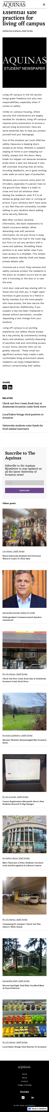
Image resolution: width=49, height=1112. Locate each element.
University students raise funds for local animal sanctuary (23, 427)
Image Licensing (24, 1085)
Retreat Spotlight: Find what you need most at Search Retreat (23, 987)
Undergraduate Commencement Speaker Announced (22, 619)
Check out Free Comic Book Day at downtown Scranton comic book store (24, 405)
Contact (24, 1081)
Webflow (31, 1105)
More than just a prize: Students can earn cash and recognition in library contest (23, 864)
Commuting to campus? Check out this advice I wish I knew (22, 925)
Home (24, 1074)
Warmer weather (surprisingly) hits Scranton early (24, 741)
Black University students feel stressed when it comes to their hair (22, 557)
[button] (44, 4)
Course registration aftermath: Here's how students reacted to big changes (23, 803)
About (24, 1078)
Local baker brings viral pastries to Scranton (23, 416)
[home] (14, 4)
